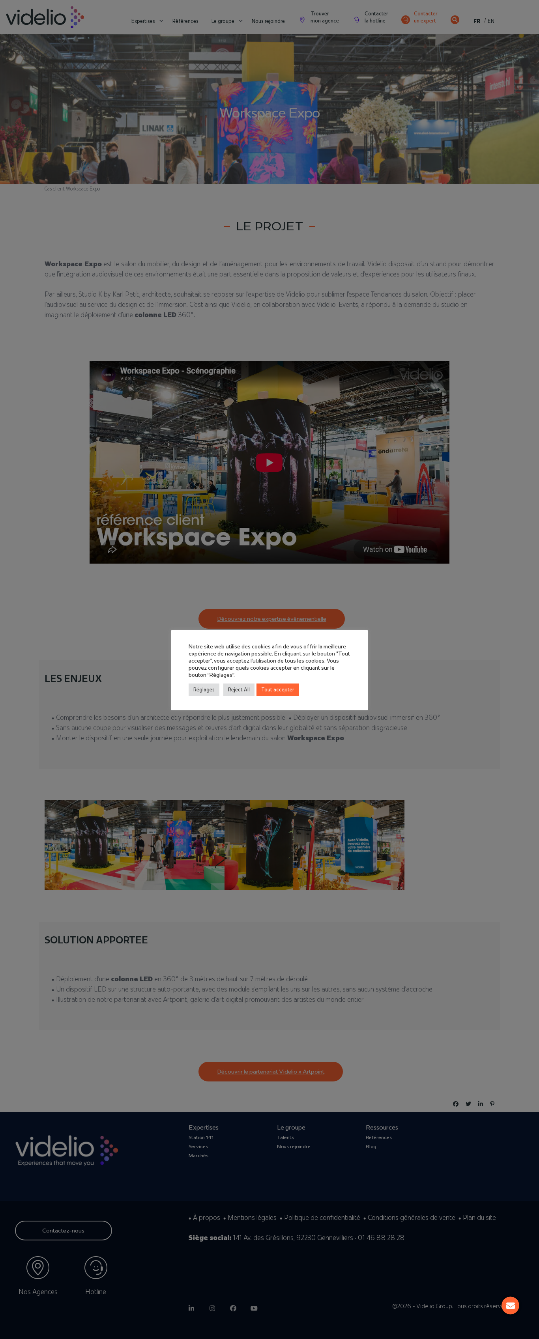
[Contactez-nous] (510, 1306)
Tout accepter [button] (277, 689)
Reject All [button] (239, 689)
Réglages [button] (204, 689)
